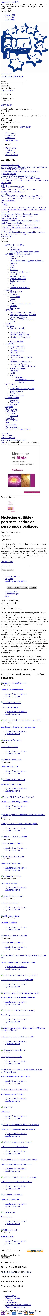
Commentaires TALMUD (24, 380)
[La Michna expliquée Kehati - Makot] (16, 1142)
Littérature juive (16, 391)
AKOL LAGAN (10, 413)
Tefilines (13, 283)
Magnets (9, 407)
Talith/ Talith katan (17, 281)
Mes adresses (11, 1302)
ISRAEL (8, 323)
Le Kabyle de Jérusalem (10, 903)
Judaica (13, 285)
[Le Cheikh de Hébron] (10, 916)
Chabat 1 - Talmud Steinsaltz (12, 689)
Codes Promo (11, 424)
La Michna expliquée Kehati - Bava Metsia (16, 1182)
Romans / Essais (17, 395)
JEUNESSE (9, 326)
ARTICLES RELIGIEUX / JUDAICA (18, 254)
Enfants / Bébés (17, 341)
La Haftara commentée (10, 1199)
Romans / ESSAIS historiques (22, 319)
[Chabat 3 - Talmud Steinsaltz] (14, 936)
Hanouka (14, 415)
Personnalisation (12, 398)
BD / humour (15, 386)
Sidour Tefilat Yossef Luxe (10, 863)
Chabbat (14, 353)
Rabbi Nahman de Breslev (25, 366)
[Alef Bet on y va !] (9, 1230)
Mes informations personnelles (18, 1305)
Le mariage (5, 1112)
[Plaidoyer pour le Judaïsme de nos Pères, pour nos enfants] (24, 817)
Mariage (13, 404)
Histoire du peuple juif (19, 317)
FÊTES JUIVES (11, 294)
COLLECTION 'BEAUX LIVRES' (22, 312)
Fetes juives (15, 355)
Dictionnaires (15, 249)
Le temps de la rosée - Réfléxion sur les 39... (17, 1037)
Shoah (12, 321)
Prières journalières (18, 368)
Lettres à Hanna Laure (9, 766)
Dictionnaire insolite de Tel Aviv (12, 1094)
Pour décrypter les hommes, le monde (15, 1015)
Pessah (13, 299)
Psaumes (14, 371)
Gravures (14, 400)
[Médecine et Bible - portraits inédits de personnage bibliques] (11, 511)
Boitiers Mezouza (17, 256)
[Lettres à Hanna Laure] (11, 760)
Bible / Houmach (17, 346)
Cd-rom (13, 247)
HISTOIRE (9, 310)
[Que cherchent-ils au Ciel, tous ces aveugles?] (20, 720)
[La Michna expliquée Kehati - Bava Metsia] (19, 1177)
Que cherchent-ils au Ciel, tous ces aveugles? (18, 727)
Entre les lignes (7, 1217)
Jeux (12, 339)
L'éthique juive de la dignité (11, 1057)
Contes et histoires (18, 332)
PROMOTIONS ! (11, 411)
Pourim (13, 301)
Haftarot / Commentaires (21, 357)
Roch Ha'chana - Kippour (20, 303)
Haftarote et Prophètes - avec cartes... (16, 1076)
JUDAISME (9, 344)
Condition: (5, 532)
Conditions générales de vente (18, 429)
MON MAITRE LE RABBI (9, 883)
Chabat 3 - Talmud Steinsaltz (12, 942)
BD (11, 330)
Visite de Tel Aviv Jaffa (9, 747)
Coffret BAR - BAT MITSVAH (11, 784)
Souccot (13, 306)
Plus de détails (7, 562)
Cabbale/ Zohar (17, 350)
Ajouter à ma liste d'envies (16, 581)
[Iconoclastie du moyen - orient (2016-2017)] (19, 975)
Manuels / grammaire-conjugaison (24, 252)
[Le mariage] (6, 1107)
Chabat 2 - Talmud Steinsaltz (12, 843)
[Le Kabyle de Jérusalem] (12, 896)
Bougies (13, 258)
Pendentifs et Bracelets (20, 272)
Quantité (4, 566)
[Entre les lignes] (8, 1212)
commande (10, 137)
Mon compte (10, 133)
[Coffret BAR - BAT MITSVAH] (13, 779)
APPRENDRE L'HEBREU (14, 245)
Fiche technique (12, 594)
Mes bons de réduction (15, 1307)
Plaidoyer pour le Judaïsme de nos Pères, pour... (19, 824)
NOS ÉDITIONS (11, 420)
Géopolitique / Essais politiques (23, 314)
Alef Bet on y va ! (7, 1237)
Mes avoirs (9, 1300)
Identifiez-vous (11, 140)
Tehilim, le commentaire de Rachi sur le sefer (18, 1129)
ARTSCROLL (20, 377)
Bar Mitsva (14, 402)
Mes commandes (12, 1298)
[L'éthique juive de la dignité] (13, 1050)
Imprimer (9, 579)
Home (3, 442)
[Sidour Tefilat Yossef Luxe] (12, 856)
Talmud (13, 375)
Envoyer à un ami (12, 576)
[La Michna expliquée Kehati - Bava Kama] (19, 1160)
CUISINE (8, 290)
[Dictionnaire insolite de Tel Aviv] (14, 1089)
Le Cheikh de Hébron (9, 923)
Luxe (12, 359)
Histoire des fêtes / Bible (20, 337)
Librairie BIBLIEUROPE (10, 2)
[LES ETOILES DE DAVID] (11, 702)
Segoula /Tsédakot (18, 276)
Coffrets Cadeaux (17, 348)
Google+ (25, 587)
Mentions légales (12, 427)
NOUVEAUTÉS (11, 409)
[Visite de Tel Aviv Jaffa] (11, 740)
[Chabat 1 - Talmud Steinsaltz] (13, 683)
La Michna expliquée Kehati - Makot (14, 1147)
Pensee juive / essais (18, 364)
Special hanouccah (18, 279)
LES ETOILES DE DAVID (9, 707)
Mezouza (14, 270)
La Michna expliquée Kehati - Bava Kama (16, 1164)
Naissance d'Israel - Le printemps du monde (18, 997)
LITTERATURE (10, 384)
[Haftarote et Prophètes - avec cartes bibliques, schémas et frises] (24, 1072)
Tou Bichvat (15, 308)
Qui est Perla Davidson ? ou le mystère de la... (18, 962)
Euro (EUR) (9, 17)
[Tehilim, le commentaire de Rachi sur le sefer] (20, 1125)
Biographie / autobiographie (22, 389)
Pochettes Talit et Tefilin (20, 288)
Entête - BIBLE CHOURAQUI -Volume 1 (15, 802)
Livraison (9, 422)
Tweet (10, 587)
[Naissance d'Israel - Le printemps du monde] (20, 993)
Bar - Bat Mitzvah (17, 328)
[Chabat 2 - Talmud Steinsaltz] (14, 837)
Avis (7, 596)
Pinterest (33, 587)
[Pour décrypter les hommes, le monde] (18, 1010)
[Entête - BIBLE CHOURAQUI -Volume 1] (17, 797)
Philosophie (14, 393)
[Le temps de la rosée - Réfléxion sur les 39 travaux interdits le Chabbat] (24, 1030)
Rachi (12, 373)
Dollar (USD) (10, 15)
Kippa (12, 267)
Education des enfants (19, 335)
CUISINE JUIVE (16, 292)
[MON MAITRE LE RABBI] (11, 876)
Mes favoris (10, 135)
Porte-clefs (14, 274)
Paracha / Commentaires (20, 362)
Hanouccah (15, 297)
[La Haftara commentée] (12, 1195)
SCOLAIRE (9, 418)
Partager (17, 587)
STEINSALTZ (19, 382)
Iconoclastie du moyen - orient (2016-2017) (17, 980)
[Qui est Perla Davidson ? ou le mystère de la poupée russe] (24, 958)
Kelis (12, 265)
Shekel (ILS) (10, 19)
